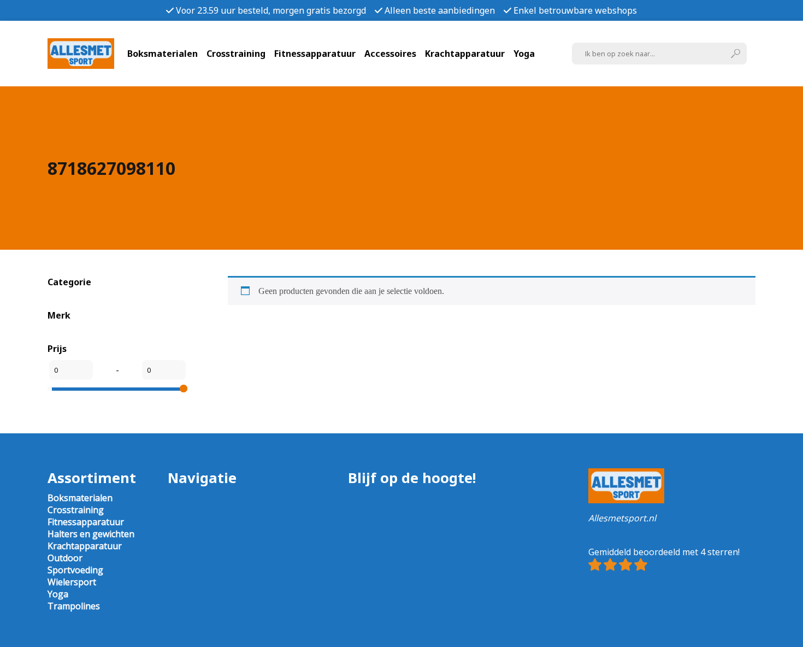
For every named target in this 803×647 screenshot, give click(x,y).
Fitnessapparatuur (315, 54)
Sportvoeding (75, 570)
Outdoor (65, 558)
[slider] (183, 388)
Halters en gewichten (91, 534)
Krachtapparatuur (465, 54)
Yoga (524, 54)
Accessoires (390, 54)
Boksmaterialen (162, 54)
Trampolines (74, 606)
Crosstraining (235, 54)
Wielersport (72, 582)
